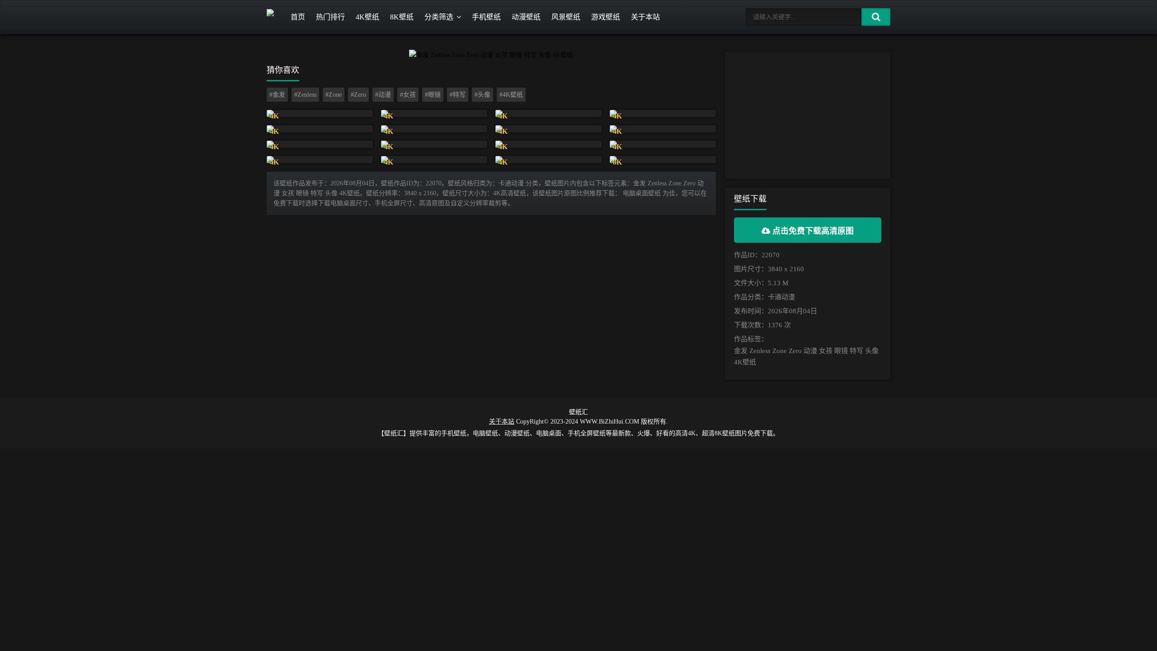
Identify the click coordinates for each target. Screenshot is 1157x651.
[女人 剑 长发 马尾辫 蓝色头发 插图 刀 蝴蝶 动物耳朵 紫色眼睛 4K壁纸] (434, 144)
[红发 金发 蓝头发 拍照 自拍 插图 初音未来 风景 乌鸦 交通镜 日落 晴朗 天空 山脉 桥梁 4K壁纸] (434, 159)
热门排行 (330, 17)
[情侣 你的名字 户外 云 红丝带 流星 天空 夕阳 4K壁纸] (434, 128)
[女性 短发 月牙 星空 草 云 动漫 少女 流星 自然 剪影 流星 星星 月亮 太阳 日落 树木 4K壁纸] (548, 159)
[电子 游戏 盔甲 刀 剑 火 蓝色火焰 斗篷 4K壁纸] (548, 113)
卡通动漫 (781, 297)
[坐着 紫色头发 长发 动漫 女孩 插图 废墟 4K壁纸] (320, 128)
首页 (298, 17)
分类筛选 (438, 17)
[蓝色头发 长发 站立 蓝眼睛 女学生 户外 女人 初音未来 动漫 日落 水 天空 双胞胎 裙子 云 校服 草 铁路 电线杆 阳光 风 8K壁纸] (663, 159)
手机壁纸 (486, 17)
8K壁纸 (402, 17)
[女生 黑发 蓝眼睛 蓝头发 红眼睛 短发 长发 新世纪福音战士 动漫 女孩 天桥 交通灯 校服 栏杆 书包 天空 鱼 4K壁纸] (548, 128)
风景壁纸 (565, 17)
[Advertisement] (807, 115)
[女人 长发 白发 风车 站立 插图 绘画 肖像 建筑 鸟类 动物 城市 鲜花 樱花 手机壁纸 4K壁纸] (320, 113)
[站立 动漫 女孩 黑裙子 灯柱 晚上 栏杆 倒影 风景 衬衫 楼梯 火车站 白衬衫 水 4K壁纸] (663, 128)
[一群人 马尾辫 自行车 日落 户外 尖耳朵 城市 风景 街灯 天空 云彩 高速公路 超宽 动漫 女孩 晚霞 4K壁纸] (663, 144)
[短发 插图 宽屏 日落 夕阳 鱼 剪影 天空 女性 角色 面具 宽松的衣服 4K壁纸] (320, 144)
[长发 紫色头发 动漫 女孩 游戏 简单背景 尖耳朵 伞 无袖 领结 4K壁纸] (434, 113)
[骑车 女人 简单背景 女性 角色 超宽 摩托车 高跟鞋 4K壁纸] (320, 159)
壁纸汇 (578, 412)
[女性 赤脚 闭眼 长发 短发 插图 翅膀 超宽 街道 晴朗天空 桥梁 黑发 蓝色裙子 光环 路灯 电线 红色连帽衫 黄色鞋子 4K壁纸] (548, 144)
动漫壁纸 (526, 17)
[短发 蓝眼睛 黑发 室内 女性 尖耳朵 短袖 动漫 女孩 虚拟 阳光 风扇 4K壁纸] (663, 113)
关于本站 (645, 17)
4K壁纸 (367, 17)
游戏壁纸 (605, 17)
